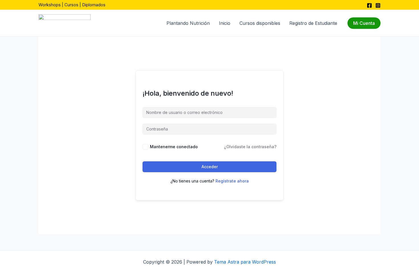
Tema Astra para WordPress (245, 262)
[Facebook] (369, 5)
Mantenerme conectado (174, 146)
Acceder (210, 166)
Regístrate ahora (232, 180)
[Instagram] (378, 5)
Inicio (224, 23)
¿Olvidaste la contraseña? (250, 146)
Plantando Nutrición (188, 23)
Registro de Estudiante (313, 23)
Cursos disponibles (259, 23)
